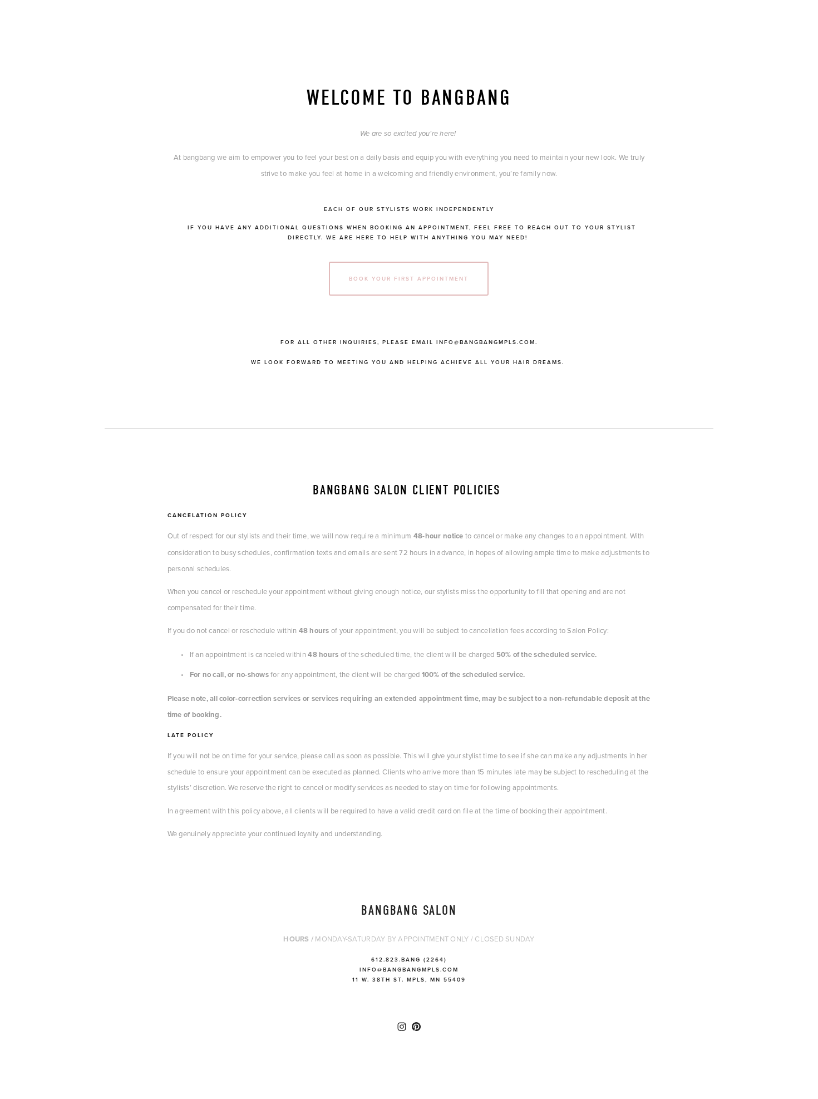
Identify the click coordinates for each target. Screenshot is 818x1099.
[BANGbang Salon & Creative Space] (416, 1026)
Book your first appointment (409, 278)
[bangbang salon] (401, 1026)
